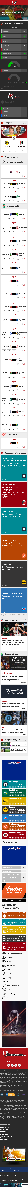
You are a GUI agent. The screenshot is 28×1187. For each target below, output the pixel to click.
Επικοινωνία (4, 1138)
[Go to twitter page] (12, 1065)
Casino (16, 1180)
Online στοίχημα (11, 654)
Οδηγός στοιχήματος (13, 953)
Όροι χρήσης (4, 1139)
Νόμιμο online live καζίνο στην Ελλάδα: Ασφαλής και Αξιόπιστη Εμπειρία (15, 931)
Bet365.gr (13, 790)
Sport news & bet (11, 620)
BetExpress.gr (4, 1127)
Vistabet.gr (14, 824)
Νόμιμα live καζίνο (9, 878)
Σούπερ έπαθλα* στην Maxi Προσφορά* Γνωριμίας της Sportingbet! (12, 596)
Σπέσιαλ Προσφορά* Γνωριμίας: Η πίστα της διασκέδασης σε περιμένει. (12, 543)
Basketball (4, 638)
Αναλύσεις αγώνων (21, 1179)
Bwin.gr (12, 807)
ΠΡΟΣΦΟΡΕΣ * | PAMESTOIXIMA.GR (9, 484)
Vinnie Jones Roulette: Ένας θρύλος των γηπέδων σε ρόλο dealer (16, 923)
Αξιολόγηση (7, 881)
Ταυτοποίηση (7, 868)
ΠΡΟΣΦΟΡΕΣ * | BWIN (6, 564)
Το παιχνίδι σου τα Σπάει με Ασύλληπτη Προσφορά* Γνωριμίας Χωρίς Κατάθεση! (15, 947)
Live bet (8, 1179)
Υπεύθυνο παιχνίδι (6, 1136)
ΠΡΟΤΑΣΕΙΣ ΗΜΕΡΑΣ (14, 24)
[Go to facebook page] (8, 1065)
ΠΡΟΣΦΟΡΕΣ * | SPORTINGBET (8, 591)
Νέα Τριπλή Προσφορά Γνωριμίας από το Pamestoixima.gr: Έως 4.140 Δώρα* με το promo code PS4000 (13, 492)
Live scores (13, 1179)
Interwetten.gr (15, 798)
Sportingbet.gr (15, 815)
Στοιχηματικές (10, 1180)
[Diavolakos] (14, 1054)
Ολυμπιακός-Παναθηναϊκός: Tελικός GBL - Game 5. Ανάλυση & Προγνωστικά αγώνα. (14, 642)
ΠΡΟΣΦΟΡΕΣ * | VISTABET (7, 537)
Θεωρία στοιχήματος (13, 740)
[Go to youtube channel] (19, 1065)
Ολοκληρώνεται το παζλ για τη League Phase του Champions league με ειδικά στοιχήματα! (14, 463)
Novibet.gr (13, 782)
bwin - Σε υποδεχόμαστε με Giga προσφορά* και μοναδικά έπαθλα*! (16, 939)
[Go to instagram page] (15, 1065)
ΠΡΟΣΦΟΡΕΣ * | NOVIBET (7, 458)
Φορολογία (7, 871)
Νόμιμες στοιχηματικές (11, 874)
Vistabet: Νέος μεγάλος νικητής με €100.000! (16, 916)
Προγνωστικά (3, 1179)
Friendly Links (4, 1134)
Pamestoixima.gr (16, 832)
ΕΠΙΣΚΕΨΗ (21, 784)
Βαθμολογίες (3, 1180)
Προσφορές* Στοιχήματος (15, 453)
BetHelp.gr (3, 1131)
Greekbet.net (4, 1129)
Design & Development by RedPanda (8, 1175)
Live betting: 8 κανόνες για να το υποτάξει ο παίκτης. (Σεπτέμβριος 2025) (18, 750)
